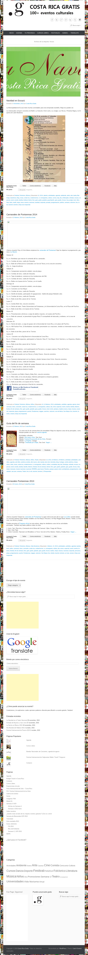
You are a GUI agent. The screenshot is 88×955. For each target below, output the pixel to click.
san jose (13, 471)
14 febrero (47, 404)
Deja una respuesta (24, 204)
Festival (16, 195)
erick (54, 406)
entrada (71, 198)
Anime (29, 866)
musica (26, 202)
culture (48, 464)
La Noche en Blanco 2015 (14, 725)
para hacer (41, 469)
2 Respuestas (47, 471)
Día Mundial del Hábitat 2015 (15, 728)
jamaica (56, 409)
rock (80, 469)
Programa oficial (24, 523)
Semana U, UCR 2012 (15, 831)
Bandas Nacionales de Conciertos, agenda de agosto (42, 751)
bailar (75, 195)
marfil (14, 202)
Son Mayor (66, 411)
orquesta (42, 202)
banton (79, 546)
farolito (26, 467)
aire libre (17, 462)
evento (16, 200)
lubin (10, 202)
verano (12, 413)
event (12, 200)
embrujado (65, 198)
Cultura (72, 865)
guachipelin (50, 200)
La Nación (14, 252)
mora (22, 202)
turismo (16, 204)
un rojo (67, 553)
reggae (41, 411)
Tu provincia (30, 33)
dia (61, 198)
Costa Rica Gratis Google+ (61, 19)
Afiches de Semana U (15, 806)
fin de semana (15, 409)
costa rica (27, 198)
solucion (72, 202)
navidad (37, 202)
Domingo (65, 464)
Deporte (28, 870)
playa (16, 411)
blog (18, 198)
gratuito (44, 200)
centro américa (69, 462)
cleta (11, 464)
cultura (50, 198)
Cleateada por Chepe (31, 442)
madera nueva (63, 409)
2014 (41, 195)
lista (7, 202)
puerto (29, 411)
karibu (52, 550)
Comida (54, 865)
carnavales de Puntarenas (47, 250)
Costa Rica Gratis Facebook (52, 19)
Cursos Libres (43, 33)
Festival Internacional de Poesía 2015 (18, 730)
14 (38, 195)
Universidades (15, 881)
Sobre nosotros (11, 811)
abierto (46, 195)
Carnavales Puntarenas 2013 (20, 481)
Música (28, 195)
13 (47, 460)
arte (72, 195)
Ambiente (21, 865)
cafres (11, 548)
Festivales (55, 33)
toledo (53, 553)
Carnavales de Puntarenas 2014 (21, 214)
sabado (8, 471)
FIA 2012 (11, 826)
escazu (76, 198)
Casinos (41, 866)
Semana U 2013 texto (15, 808)
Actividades (11, 866)
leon (75, 200)
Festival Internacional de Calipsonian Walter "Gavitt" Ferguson (45, 757)
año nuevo (34, 462)
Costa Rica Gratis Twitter (56, 19)
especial (58, 406)
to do (30, 471)
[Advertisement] (22, 615)
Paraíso (46, 469)
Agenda (19, 33)
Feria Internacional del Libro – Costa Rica (19, 788)
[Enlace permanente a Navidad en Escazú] (44, 71)
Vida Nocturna (35, 546)
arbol (68, 195)
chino (8, 464)
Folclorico (22, 195)
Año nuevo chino (29, 437)
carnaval (8, 406)
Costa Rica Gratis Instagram (80, 19)
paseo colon (58, 469)
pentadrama (65, 469)
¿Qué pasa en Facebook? (16, 840)
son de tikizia (59, 411)
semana (67, 202)
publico (62, 202)
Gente (8, 796)
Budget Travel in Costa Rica (15, 778)
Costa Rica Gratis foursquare (70, 19)
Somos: (65, 33)
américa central (25, 462)
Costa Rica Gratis (31, 103)
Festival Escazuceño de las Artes (35, 439)
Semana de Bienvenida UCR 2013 (17, 816)
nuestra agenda (42, 432)
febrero (77, 406)
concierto (18, 406)
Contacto (29, 763)
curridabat (54, 464)
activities (64, 404)
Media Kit (9, 801)
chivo (13, 406)
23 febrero (55, 460)
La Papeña (27, 441)
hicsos (64, 200)
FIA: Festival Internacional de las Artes (18, 791)
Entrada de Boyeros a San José (16, 723)
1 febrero (49, 546)
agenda (58, 195)
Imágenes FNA (11, 799)
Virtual (41, 882)
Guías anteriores (11, 824)
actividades (51, 195)
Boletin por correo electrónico (17, 659)
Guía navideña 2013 (12, 821)
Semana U (46, 876)
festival (26, 200)
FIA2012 (48, 871)
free (33, 200)
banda (42, 462)
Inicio (11, 33)
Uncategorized (64, 877)
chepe (76, 462)
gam (36, 200)
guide (59, 200)
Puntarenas (35, 411)
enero (62, 548)
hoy (68, 200)
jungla (71, 200)
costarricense (34, 198)
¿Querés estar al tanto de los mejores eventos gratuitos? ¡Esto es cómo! (29, 814)
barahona (13, 198)
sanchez (46, 411)
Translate (75, 33)
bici (49, 462)
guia (56, 200)
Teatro (37, 460)
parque (52, 469)
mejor (18, 202)
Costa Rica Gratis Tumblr (75, 19)
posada (48, 202)
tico (77, 202)
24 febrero (62, 460)
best (78, 404)
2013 (49, 460)
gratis (40, 200)
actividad (68, 460)
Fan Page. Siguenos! (14, 892)
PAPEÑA (34, 469)
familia (21, 200)
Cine (47, 865)
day (58, 198)
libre (78, 200)
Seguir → (49, 442)
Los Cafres (67, 517)
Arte (34, 865)
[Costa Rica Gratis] (44, 9)
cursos (55, 198)
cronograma (43, 198)
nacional (31, 202)
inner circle (50, 409)
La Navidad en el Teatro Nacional (16, 720)
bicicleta (53, 462)
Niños (32, 404)
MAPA (8, 834)
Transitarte (9, 819)
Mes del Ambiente (13, 829)
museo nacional (20, 469)
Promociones (34, 876)
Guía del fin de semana (17, 423)
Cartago (61, 462)
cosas (21, 198)
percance (77, 550)
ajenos (74, 404)
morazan (12, 469)
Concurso (63, 865)
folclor (30, 200)
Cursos (10, 870)
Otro (25, 877)
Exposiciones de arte (13, 786)
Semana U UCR (11, 803)
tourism (11, 204)
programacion (55, 202)
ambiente (63, 195)
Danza (20, 870)
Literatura (71, 870)
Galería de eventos (12, 793)
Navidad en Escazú (15, 100)
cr (39, 198)
